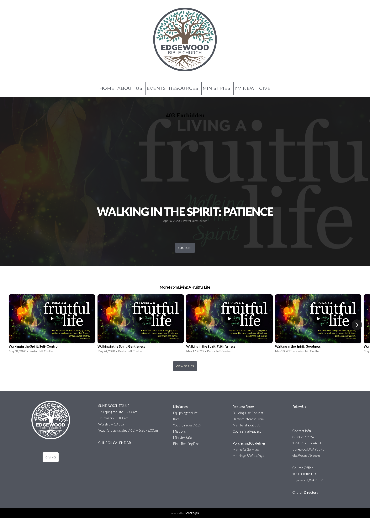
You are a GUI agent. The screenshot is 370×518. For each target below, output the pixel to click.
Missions (179, 431)
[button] (356, 325)
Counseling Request (247, 431)
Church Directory (305, 492)
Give (265, 88)
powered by (185, 513)
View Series (185, 366)
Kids (176, 419)
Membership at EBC (247, 425)
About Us (130, 88)
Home (107, 88)
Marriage (239, 456)
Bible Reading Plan (186, 444)
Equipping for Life (185, 413)
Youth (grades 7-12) (187, 425)
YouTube (185, 248)
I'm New (245, 88)
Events (156, 88)
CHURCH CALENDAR (114, 443)
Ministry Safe (182, 437)
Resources (184, 88)
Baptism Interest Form (248, 419)
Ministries (217, 88)
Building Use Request (248, 413)
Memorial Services (246, 449)
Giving (50, 457)
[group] (52, 324)
